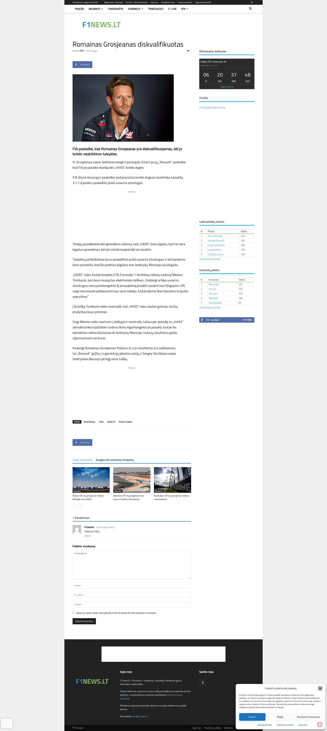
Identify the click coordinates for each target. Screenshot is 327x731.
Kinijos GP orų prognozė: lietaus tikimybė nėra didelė (88, 497)
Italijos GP (111, 421)
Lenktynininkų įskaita (211, 222)
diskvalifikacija (89, 421)
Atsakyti (87, 535)
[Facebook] (251, 2)
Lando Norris (214, 250)
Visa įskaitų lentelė (209, 259)
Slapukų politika (264, 724)
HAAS (101, 421)
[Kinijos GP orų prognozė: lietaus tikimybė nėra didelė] (91, 480)
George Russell (216, 241)
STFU (82, 50)
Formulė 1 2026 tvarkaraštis (137, 2)
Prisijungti (204, 107)
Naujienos (94, 9)
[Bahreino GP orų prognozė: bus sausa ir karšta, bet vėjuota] (131, 480)
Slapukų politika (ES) (203, 2)
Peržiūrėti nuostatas (308, 717)
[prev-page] (75, 506)
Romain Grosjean (125, 421)
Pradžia (79, 9)
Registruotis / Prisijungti (113, 2)
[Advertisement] (192, 24)
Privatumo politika (285, 724)
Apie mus (303, 724)
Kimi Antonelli (215, 236)
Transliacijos (156, 9)
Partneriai (228, 727)
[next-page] (80, 506)
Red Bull (213, 298)
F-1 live (172, 9)
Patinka (247, 320)
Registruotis (218, 107)
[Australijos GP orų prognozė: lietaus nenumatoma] (172, 480)
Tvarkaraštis (115, 9)
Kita (183, 9)
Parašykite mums (168, 2)
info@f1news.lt (140, 716)
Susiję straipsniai (82, 460)
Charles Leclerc (216, 254)
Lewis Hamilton (216, 245)
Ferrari (212, 289)
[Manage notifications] (320, 724)
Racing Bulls (215, 303)
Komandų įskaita (209, 270)
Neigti (280, 717)
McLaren (213, 294)
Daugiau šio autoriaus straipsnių (115, 460)
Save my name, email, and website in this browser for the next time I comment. (116, 613)
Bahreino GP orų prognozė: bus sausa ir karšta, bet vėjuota (128, 497)
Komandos (134, 9)
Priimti (252, 717)
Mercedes (214, 284)
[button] (320, 688)
